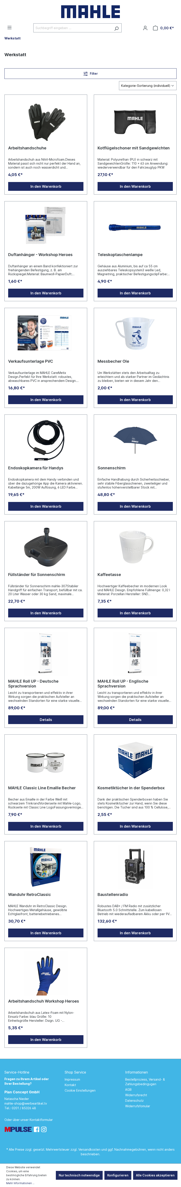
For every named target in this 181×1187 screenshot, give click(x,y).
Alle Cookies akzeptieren (155, 1175)
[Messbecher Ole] (135, 334)
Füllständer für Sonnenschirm (36, 574)
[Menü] (9, 27)
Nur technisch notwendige (79, 1175)
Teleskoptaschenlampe (120, 254)
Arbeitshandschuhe (27, 148)
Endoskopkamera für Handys (35, 468)
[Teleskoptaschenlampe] (135, 227)
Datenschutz (134, 1100)
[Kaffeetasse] (135, 547)
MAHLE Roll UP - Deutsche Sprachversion (33, 683)
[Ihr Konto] (145, 28)
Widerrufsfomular (137, 1106)
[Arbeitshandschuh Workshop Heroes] (45, 973)
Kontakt (70, 1085)
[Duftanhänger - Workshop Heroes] (45, 227)
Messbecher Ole (113, 361)
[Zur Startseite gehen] (90, 11)
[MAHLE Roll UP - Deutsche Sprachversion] (45, 654)
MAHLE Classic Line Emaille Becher (42, 788)
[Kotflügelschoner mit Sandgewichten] (135, 120)
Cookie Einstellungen (80, 1090)
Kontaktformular (41, 1120)
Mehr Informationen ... (20, 1183)
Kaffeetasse (109, 574)
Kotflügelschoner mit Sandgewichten (134, 148)
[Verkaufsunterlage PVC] (45, 334)
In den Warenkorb (45, 186)
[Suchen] (116, 27)
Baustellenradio (113, 894)
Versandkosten (89, 1149)
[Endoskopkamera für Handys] (45, 440)
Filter (93, 73)
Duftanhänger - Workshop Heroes (40, 254)
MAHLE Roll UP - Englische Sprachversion (123, 683)
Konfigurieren (117, 1175)
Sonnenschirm (112, 468)
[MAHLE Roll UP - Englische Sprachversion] (135, 654)
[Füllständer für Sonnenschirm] (45, 547)
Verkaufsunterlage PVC (30, 361)
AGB (128, 1089)
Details (46, 719)
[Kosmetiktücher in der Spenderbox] (135, 760)
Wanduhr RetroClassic (29, 894)
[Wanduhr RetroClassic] (45, 867)
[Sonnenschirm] (135, 440)
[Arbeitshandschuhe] (45, 120)
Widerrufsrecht (136, 1095)
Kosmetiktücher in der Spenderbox (131, 788)
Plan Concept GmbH (22, 1092)
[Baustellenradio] (135, 867)
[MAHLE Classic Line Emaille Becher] (45, 760)
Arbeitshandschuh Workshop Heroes (43, 1001)
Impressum (72, 1079)
